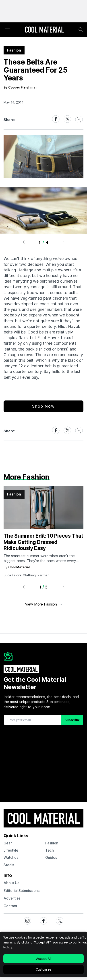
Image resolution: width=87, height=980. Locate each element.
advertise (12, 898)
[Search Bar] (80, 29)
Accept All (43, 959)
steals (9, 865)
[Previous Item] (23, 242)
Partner (43, 575)
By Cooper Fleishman (20, 87)
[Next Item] (63, 242)
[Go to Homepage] (44, 30)
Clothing (29, 575)
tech (49, 850)
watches (11, 857)
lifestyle (11, 850)
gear (8, 843)
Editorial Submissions (21, 890)
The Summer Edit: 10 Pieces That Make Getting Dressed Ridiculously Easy (43, 542)
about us (11, 882)
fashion (51, 843)
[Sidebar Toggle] (7, 30)
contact (10, 906)
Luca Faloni (12, 575)
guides (51, 857)
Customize (43, 969)
